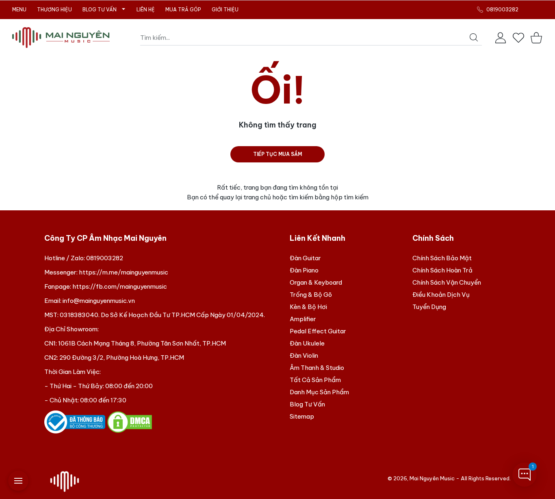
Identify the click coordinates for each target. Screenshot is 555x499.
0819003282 (104, 258)
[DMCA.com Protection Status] (129, 421)
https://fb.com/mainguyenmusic (119, 286)
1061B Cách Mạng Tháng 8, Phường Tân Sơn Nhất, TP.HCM (142, 343)
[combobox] (311, 37)
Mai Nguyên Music (432, 478)
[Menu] (18, 481)
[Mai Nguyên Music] (61, 37)
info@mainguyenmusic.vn (99, 301)
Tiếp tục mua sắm (277, 154)
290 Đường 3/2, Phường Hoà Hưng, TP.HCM (121, 357)
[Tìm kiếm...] (474, 37)
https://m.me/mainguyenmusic (123, 272)
